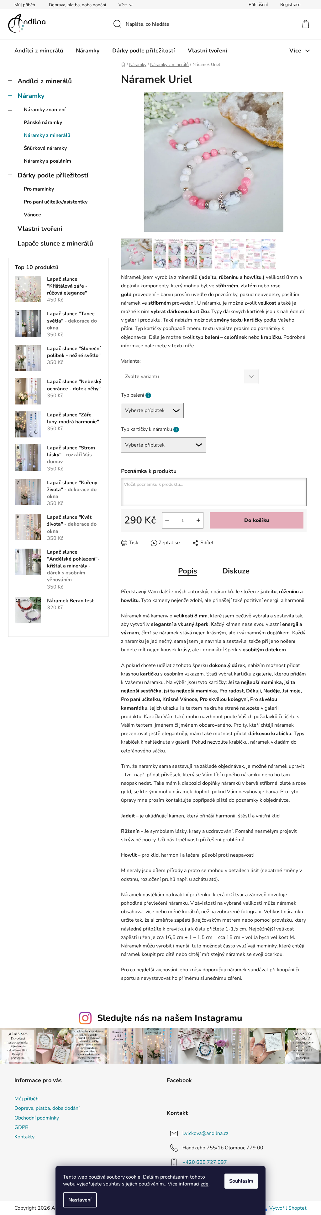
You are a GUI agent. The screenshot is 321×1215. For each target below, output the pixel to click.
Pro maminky (39, 189)
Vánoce (32, 214)
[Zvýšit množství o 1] (198, 520)
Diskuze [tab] (236, 571)
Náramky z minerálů (47, 135)
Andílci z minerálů (45, 81)
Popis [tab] (187, 571)
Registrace (290, 5)
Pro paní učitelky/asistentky (55, 201)
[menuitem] (38, 50)
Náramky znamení (45, 109)
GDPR (21, 1127)
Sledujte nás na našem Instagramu (169, 1018)
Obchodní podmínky (36, 1118)
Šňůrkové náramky (45, 148)
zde (204, 1183)
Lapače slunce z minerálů (55, 243)
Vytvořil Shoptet (288, 1208)
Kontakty (24, 1136)
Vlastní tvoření (40, 228)
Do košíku (256, 520)
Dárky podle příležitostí (53, 175)
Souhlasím (241, 1181)
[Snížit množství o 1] (167, 520)
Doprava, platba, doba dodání (77, 5)
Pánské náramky (43, 122)
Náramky (31, 95)
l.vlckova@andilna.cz (205, 1133)
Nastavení (80, 1199)
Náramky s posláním (47, 161)
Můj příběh (24, 5)
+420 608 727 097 (204, 1162)
